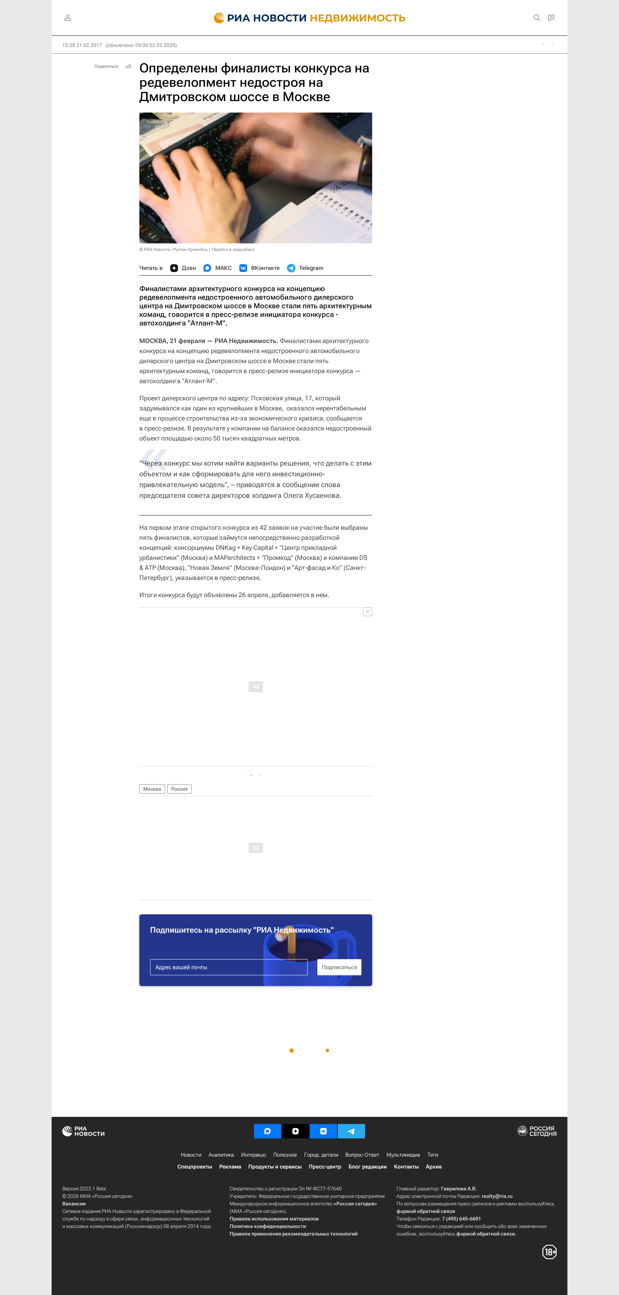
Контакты (406, 1166)
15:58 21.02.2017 (82, 45)
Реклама (230, 1166)
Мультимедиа (403, 1155)
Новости (191, 1155)
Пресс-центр (325, 1166)
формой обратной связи (426, 1211)
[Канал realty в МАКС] (267, 1131)
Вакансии (74, 1203)
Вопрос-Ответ (362, 1155)
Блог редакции (368, 1166)
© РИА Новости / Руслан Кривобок (173, 249)
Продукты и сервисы (275, 1166)
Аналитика (221, 1155)
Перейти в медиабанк (233, 249)
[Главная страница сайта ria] (256, 18)
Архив (434, 1166)
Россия (179, 789)
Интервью (253, 1155)
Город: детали (321, 1155)
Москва (152, 789)
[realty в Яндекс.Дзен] (295, 1131)
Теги (432, 1155)
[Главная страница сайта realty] (309, 18)
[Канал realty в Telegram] (351, 1131)
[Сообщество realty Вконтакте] (323, 1131)
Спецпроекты (194, 1166)
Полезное (285, 1155)
